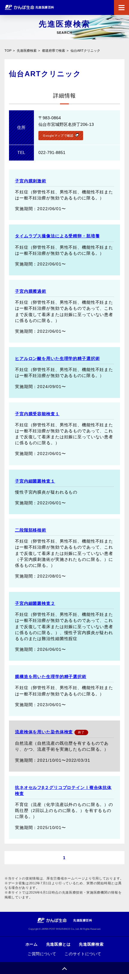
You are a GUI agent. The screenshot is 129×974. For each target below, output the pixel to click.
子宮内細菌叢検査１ (35, 481)
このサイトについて (82, 954)
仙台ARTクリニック (85, 50)
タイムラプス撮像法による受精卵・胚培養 (57, 235)
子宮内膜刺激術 (30, 180)
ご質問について (42, 954)
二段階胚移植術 (30, 530)
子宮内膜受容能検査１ (37, 413)
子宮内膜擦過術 (30, 291)
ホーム (32, 944)
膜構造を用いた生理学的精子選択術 (50, 676)
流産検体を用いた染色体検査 (44, 731)
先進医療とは (58, 944)
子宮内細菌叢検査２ (35, 603)
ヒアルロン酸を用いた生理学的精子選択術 (57, 358)
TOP (7, 50)
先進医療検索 (27, 50)
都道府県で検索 (53, 50)
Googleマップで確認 (58, 135)
